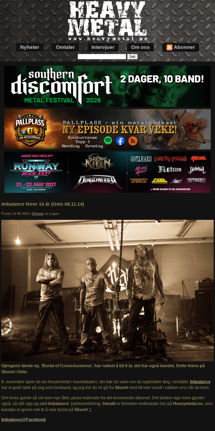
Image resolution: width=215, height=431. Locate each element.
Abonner (184, 47)
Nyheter (29, 47)
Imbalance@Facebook (23, 419)
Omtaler (65, 47)
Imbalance (200, 382)
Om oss (140, 47)
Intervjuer (103, 47)
